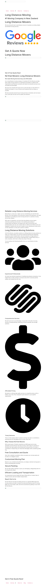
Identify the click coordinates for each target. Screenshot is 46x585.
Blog (25, 583)
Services (12, 10)
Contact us (26, 10)
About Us (20, 10)
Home (7, 10)
